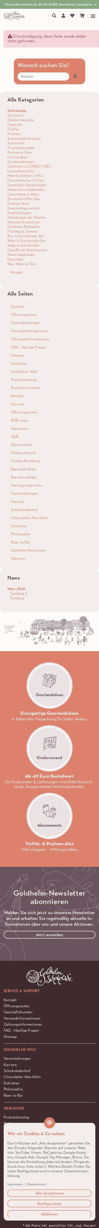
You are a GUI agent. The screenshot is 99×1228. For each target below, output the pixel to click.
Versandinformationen (22, 1018)
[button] (63, 16)
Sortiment (15, 115)
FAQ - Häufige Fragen (21, 1030)
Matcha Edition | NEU (25, 175)
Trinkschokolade (20, 148)
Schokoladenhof (17, 1071)
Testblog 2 (18, 593)
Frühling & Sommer (22, 231)
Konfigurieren (49, 1203)
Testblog (16, 598)
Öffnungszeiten (17, 1006)
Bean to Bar (13, 1095)
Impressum (15, 1184)
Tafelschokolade (20, 120)
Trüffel (12, 129)
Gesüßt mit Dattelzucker (27, 250)
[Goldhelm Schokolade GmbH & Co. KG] (15, 16)
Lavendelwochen (21, 171)
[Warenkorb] (82, 16)
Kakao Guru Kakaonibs (26, 189)
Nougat (16, 272)
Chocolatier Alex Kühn (22, 1077)
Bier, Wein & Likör (22, 264)
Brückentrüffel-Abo (23, 199)
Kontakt (10, 1000)
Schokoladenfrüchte (24, 138)
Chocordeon (17, 157)
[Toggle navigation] (91, 16)
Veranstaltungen (17, 1058)
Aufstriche (16, 143)
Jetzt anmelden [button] (49, 934)
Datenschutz (37, 1184)
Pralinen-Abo (18, 203)
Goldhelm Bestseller (23, 226)
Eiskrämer (12, 1083)
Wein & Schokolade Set (26, 240)
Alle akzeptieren (49, 1193)
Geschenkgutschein (23, 208)
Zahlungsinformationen (23, 1024)
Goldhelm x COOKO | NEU (29, 166)
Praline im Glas (19, 152)
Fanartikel (15, 259)
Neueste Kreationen (23, 222)
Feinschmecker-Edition (25, 180)
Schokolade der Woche (26, 217)
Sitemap (10, 1036)
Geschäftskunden (18, 1012)
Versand (89, 1226)
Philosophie (13, 1089)
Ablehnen (49, 1214)
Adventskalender (21, 254)
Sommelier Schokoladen (26, 185)
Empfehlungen (19, 213)
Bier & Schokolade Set (25, 236)
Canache (14, 124)
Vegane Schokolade (23, 245)
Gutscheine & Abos (23, 194)
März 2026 (16, 589)
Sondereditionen (21, 161)
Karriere (10, 1064)
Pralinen (14, 134)
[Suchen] (54, 16)
